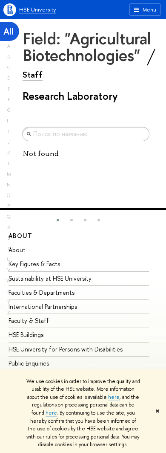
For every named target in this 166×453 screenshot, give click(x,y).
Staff (33, 74)
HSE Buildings (26, 335)
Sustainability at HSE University (50, 278)
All (8, 31)
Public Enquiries (29, 363)
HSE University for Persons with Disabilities (66, 349)
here (114, 397)
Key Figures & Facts (34, 264)
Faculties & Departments (41, 292)
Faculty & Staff (29, 321)
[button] (58, 220)
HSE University (37, 9)
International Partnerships (43, 306)
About (20, 236)
